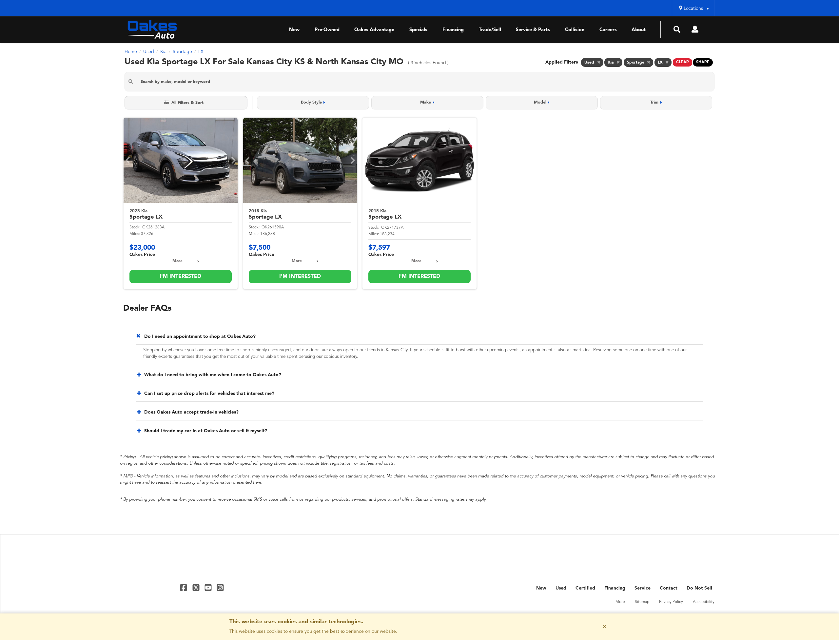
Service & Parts (533, 30)
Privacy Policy (671, 602)
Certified (585, 588)
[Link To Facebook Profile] (184, 587)
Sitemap (642, 602)
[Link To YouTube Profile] (209, 587)
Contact (668, 588)
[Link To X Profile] (196, 587)
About (639, 30)
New (294, 30)
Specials (418, 30)
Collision (574, 30)
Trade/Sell (490, 30)
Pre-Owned (327, 30)
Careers (608, 30)
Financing (453, 30)
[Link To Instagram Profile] (220, 587)
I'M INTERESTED (180, 276)
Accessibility (703, 602)
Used (561, 588)
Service (642, 588)
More (177, 261)
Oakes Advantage (374, 30)
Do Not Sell (699, 588)
